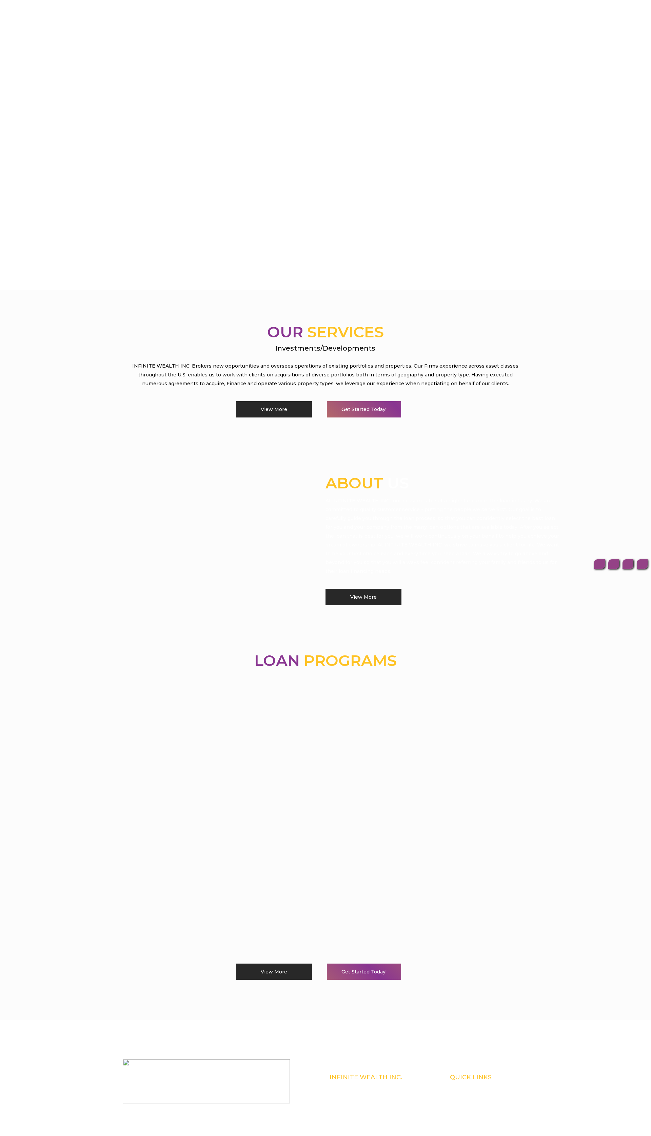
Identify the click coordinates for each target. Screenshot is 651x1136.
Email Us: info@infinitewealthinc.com (364, 1113)
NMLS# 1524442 (345, 1086)
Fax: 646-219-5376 (345, 1104)
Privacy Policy (462, 1104)
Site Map (458, 1113)
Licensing (459, 1095)
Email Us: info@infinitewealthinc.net (363, 1121)
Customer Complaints (469, 1086)
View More (274, 409)
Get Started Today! (364, 409)
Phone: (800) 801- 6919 (349, 1095)
